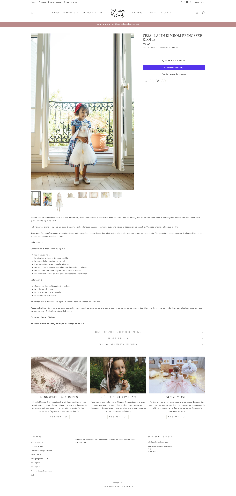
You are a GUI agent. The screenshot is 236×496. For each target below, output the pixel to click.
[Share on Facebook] (152, 81)
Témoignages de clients (39, 458)
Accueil (34, 2)
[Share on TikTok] (164, 81)
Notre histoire (36, 454)
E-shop (56, 13)
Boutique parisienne (93, 13)
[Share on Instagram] (158, 81)
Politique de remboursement (41, 471)
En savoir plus (59, 417)
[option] (118, 24)
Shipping (146, 47)
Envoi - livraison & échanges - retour (118, 332)
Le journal (152, 13)
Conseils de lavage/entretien (41, 450)
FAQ (32, 475)
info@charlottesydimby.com (158, 442)
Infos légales (35, 462)
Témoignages (70, 13)
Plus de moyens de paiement (174, 73)
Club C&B (166, 13)
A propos (42, 2)
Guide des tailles (70, 2)
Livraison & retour (55, 2)
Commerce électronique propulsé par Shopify (118, 486)
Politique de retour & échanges (118, 344)
